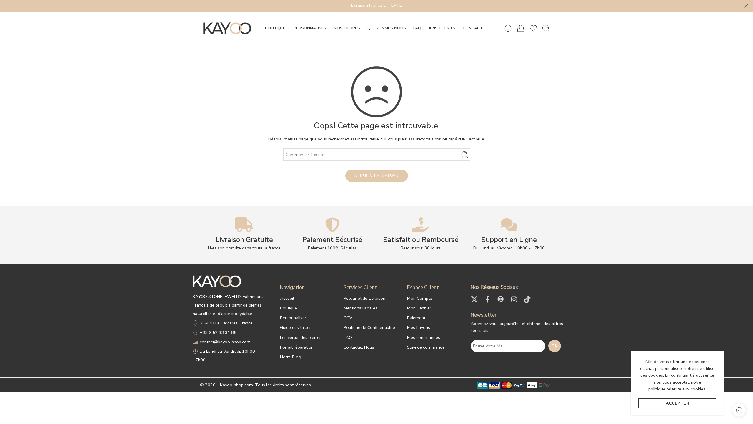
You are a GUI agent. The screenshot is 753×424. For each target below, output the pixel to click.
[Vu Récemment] (739, 410)
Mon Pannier (419, 308)
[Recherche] (546, 28)
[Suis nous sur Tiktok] (527, 299)
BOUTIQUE (275, 28)
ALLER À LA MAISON (376, 175)
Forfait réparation (297, 347)
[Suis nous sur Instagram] (514, 299)
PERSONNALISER (310, 28)
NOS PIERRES (347, 28)
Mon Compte (419, 298)
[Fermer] (746, 6)
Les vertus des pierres (300, 337)
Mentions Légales (360, 308)
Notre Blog (290, 357)
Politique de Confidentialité (369, 327)
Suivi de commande (426, 347)
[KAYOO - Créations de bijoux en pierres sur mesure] (227, 28)
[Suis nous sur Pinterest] (500, 299)
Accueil (287, 298)
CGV (348, 318)
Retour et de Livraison (364, 298)
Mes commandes (423, 337)
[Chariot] (521, 28)
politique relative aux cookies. (677, 389)
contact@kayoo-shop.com (225, 342)
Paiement (416, 318)
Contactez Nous (359, 347)
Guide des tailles (295, 327)
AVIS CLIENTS (442, 28)
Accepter (677, 403)
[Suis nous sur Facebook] (487, 299)
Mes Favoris (418, 327)
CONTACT (473, 28)
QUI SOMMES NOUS (386, 28)
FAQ (417, 28)
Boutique (288, 308)
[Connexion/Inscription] (508, 28)
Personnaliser (293, 318)
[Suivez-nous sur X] (474, 299)
